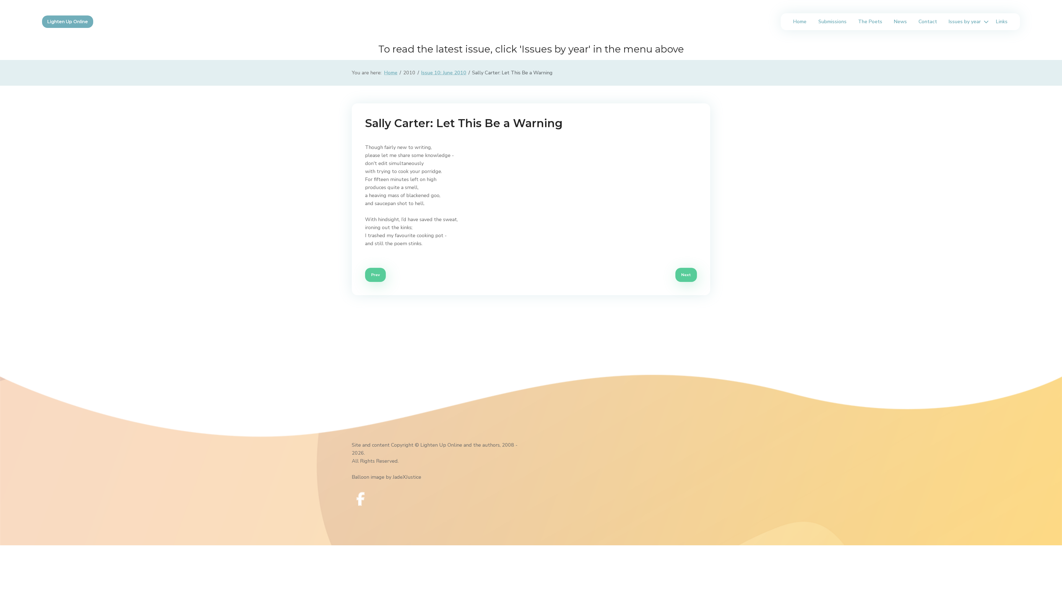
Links (1002, 21)
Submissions (832, 21)
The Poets (870, 21)
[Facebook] (360, 499)
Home (799, 21)
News (900, 21)
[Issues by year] (985, 21)
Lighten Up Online (67, 21)
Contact (927, 21)
